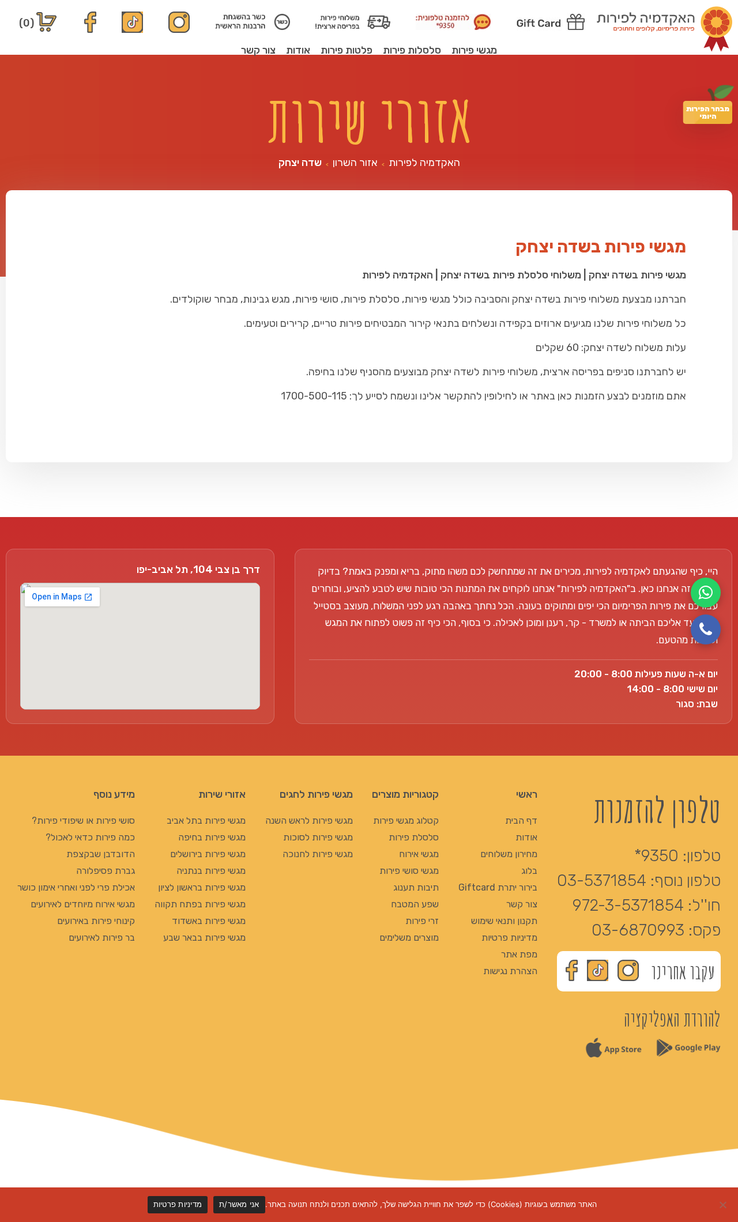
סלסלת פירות (414, 837)
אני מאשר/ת (239, 1204)
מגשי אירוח (419, 853)
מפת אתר (519, 954)
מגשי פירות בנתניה (211, 870)
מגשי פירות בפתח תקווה (200, 904)
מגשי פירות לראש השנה (309, 820)
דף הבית (521, 820)
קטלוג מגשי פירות (406, 820)
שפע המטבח (415, 904)
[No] (723, 1204)
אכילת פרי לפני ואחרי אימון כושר (76, 887)
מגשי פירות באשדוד (209, 920)
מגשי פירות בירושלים (208, 853)
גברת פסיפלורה (105, 870)
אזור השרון (355, 162)
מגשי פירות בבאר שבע (204, 937)
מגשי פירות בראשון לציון (202, 887)
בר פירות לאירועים (102, 937)
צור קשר (258, 50)
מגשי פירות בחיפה (212, 837)
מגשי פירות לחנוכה (318, 853)
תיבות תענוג (416, 887)
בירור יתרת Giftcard (497, 887)
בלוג (529, 870)
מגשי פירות (474, 50)
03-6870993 (638, 930)
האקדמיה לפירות (424, 162)
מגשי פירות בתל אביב (206, 820)
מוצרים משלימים (409, 937)
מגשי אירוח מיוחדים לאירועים (83, 904)
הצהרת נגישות (510, 970)
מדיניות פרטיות (509, 937)
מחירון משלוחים (508, 853)
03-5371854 (601, 880)
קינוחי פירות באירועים (96, 920)
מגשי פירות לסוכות (318, 837)
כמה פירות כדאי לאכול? (90, 837)
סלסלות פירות (412, 50)
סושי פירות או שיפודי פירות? (83, 820)
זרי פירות (422, 920)
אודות (298, 50)
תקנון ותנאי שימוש (504, 920)
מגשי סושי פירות (409, 870)
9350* (656, 855)
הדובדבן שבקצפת (100, 853)
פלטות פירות (346, 50)
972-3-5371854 (628, 905)
